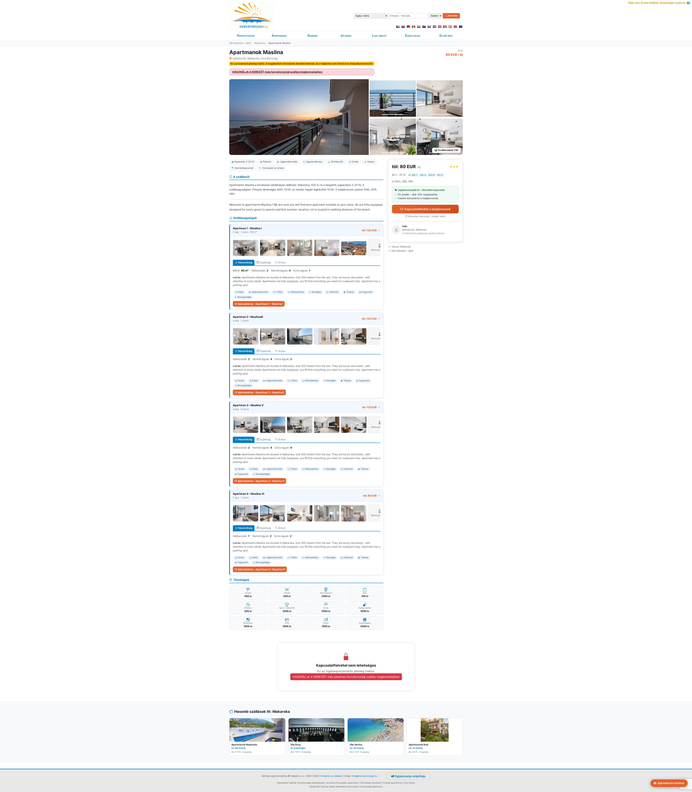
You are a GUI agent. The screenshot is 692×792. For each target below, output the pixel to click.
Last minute (379, 35)
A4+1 (415, 174)
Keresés (452, 15)
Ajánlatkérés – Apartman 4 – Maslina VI (261, 569)
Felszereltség (245, 262)
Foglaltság (265, 262)
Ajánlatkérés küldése (671, 783)
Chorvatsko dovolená (370, 783)
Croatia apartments (392, 783)
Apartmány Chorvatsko (347, 786)
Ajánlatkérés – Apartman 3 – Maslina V (261, 480)
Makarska (259, 43)
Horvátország (246, 35)
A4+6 (431, 174)
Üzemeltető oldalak (286, 783)
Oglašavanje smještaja (410, 776)
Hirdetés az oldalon (331, 776)
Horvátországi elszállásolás (311, 783)
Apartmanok (279, 35)
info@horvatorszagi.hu (364, 776)
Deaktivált (315, 786)
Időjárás (346, 35)
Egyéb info (446, 35)
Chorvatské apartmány (371, 786)
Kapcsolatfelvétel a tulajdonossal (427, 209)
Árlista (281, 262)
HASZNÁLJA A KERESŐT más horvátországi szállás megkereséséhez (277, 72)
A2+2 (440, 174)
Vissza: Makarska (401, 246)
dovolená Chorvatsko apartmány (342, 783)
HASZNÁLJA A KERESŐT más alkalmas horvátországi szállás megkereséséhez (346, 677)
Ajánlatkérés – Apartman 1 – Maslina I (260, 303)
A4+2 (423, 174)
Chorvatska (409, 783)
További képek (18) (448, 150)
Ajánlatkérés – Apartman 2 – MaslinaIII (261, 392)
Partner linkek (328, 786)
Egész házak (412, 35)
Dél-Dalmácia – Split (240, 43)
